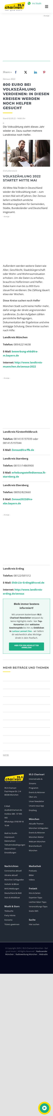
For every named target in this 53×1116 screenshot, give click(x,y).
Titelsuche (8, 911)
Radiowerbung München (26, 954)
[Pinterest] (44, 72)
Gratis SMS (33, 911)
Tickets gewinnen (11, 924)
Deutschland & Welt (13, 893)
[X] (25, 72)
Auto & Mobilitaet (12, 897)
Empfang (33, 810)
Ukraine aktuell (11, 875)
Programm (33, 788)
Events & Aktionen (37, 792)
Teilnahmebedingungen (14, 844)
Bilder (31, 875)
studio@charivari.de (13, 810)
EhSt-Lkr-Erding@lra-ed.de (28, 582)
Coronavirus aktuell (12, 870)
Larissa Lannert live (22, 631)
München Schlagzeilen (38, 828)
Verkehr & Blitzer (11, 884)
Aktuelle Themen (36, 823)
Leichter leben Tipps (37, 902)
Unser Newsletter (36, 801)
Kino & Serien (34, 893)
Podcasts (33, 870)
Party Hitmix (9, 915)
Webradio (43, 954)
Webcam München (37, 841)
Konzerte (8, 920)
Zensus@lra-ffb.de (23, 450)
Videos (32, 879)
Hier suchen (34, 924)
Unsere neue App (36, 805)
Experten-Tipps (35, 897)
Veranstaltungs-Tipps (38, 906)
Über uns (33, 796)
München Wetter (36, 837)
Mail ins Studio (10, 833)
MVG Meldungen (11, 888)
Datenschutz (9, 841)
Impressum (9, 837)
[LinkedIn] (35, 72)
